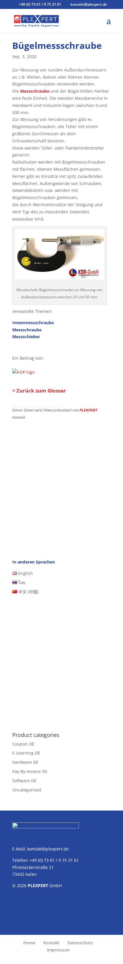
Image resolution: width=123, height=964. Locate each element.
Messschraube (34, 91)
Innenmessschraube (33, 322)
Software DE (24, 780)
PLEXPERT (88, 410)
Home (29, 943)
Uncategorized (26, 790)
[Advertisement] (61, 484)
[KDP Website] (23, 370)
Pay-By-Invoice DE (29, 771)
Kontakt (51, 943)
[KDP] (59, 276)
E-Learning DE (26, 753)
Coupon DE (23, 744)
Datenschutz (80, 943)
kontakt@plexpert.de (48, 849)
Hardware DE (25, 762)
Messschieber (26, 336)
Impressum (58, 950)
